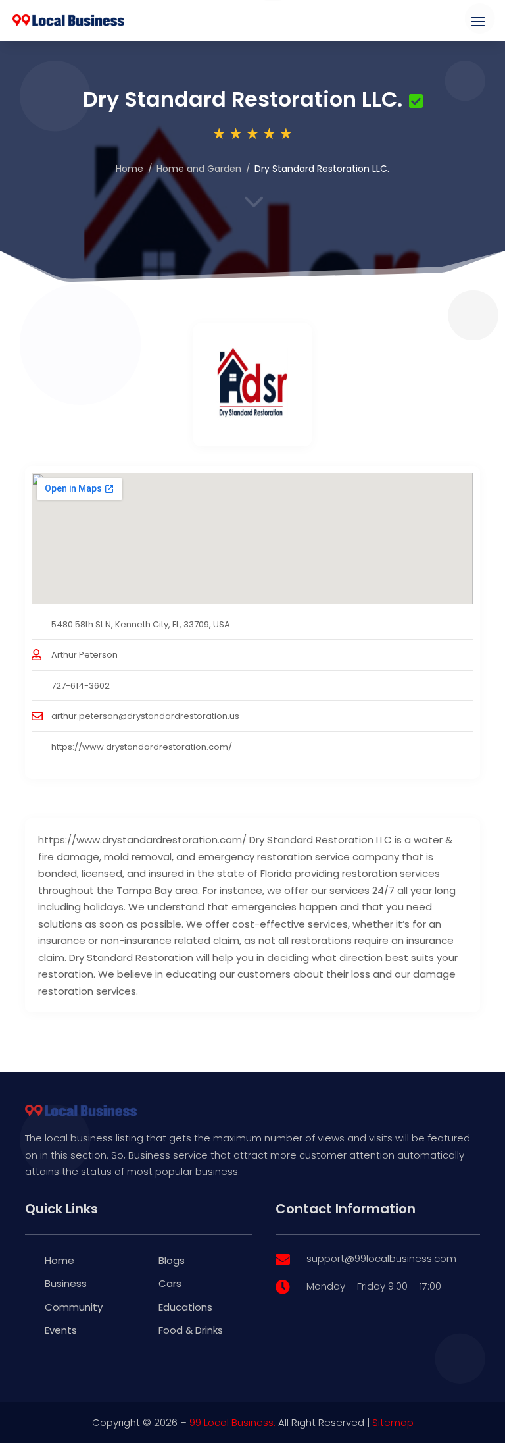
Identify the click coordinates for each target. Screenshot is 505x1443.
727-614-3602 (80, 685)
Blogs (171, 1260)
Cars (169, 1283)
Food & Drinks (190, 1330)
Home (129, 168)
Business (66, 1283)
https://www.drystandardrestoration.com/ (141, 747)
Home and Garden (198, 168)
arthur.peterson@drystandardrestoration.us (145, 716)
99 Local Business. (232, 1422)
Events (61, 1330)
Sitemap (393, 1422)
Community (74, 1307)
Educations (185, 1307)
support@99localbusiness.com (381, 1258)
